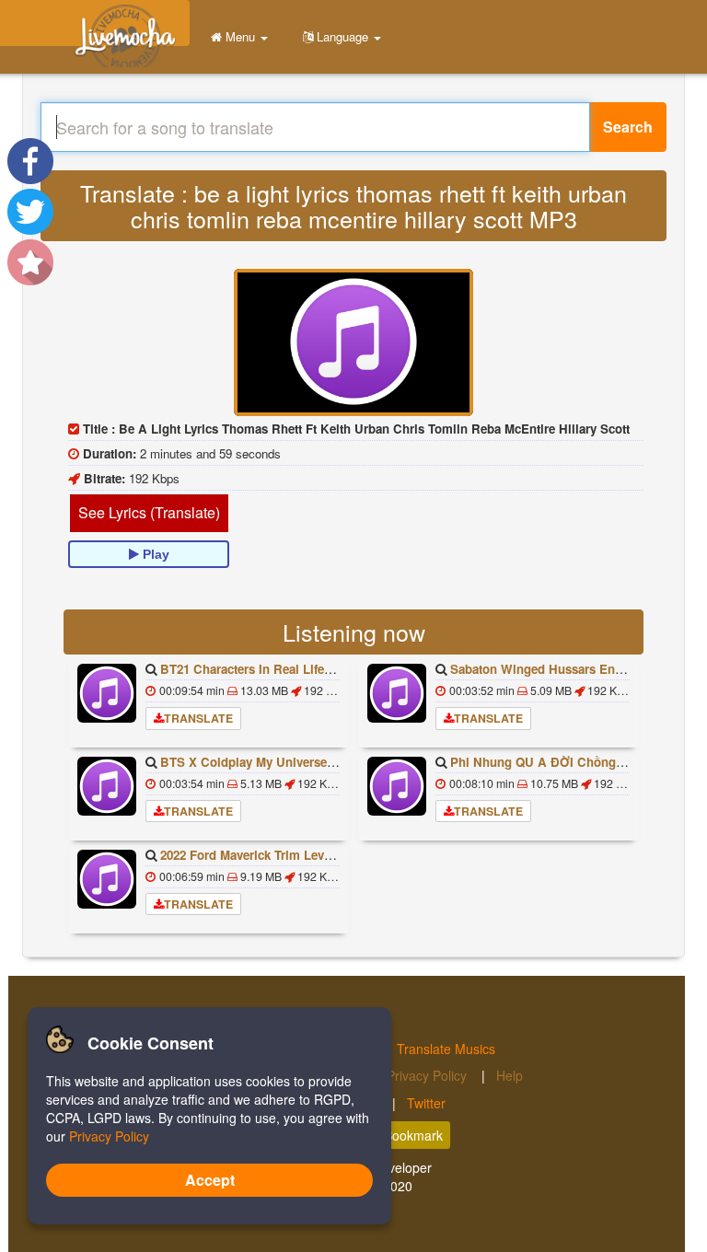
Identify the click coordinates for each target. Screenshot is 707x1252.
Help (509, 1075)
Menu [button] (240, 36)
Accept (210, 1179)
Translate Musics (446, 1048)
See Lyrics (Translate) (149, 512)
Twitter (426, 1103)
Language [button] (342, 36)
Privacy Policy (428, 1075)
